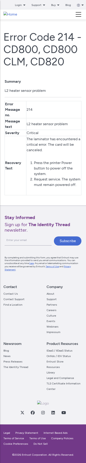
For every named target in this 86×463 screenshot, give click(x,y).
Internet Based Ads (56, 432)
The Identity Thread (15, 367)
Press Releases (12, 361)
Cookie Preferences (15, 443)
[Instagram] (43, 412)
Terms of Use (52, 266)
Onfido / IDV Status (59, 356)
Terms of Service (13, 438)
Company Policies (62, 438)
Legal (6, 432)
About (50, 293)
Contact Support (14, 299)
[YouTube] (63, 412)
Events (51, 321)
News (7, 356)
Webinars (52, 326)
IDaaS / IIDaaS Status (59, 350)
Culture (51, 315)
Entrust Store (55, 361)
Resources (53, 367)
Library (51, 372)
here (31, 263)
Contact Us (10, 293)
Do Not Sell (40, 443)
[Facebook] (33, 412)
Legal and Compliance (60, 378)
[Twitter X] (22, 412)
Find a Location (12, 304)
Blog (68, 5)
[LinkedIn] (53, 412)
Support (52, 299)
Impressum (53, 332)
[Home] (10, 14)
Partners (52, 304)
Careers (51, 310)
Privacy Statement (26, 432)
